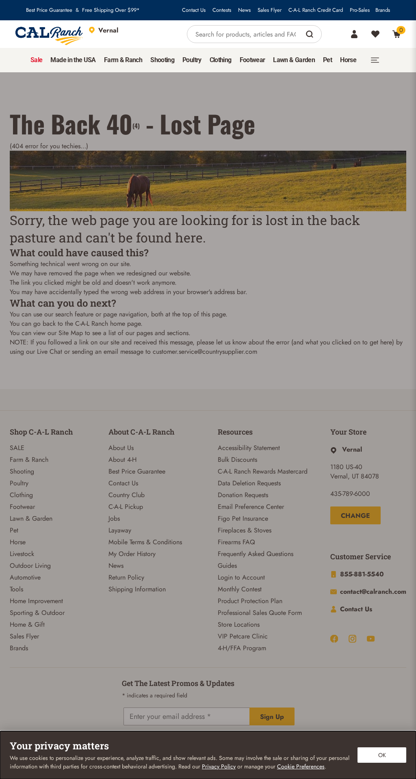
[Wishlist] (375, 34)
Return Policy (126, 577)
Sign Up (272, 716)
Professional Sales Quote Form (260, 612)
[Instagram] (352, 639)
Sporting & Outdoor (37, 612)
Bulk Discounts (237, 459)
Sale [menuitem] (36, 60)
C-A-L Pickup (125, 506)
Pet (14, 530)
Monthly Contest (240, 589)
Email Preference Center (251, 506)
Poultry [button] (192, 60)
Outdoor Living (30, 565)
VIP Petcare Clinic (243, 636)
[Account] (354, 34)
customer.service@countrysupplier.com (205, 351)
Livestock (22, 553)
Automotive (25, 577)
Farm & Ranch (29, 459)
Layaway (119, 530)
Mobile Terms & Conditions (145, 542)
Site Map (70, 333)
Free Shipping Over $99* (111, 10)
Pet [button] (327, 60)
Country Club (126, 495)
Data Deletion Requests (249, 483)
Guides (227, 565)
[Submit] (310, 34)
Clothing (21, 495)
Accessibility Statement (249, 447)
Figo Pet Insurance (243, 518)
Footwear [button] (252, 60)
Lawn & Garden (31, 518)
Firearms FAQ (236, 542)
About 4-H (122, 459)
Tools (16, 589)
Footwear (22, 506)
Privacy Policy (219, 766)
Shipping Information (137, 589)
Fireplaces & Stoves (244, 530)
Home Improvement (36, 601)
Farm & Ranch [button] (123, 60)
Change (355, 515)
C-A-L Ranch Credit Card (315, 10)
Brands (382, 10)
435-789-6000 (350, 493)
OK (382, 755)
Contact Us (194, 10)
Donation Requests (243, 495)
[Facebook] (334, 639)
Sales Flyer (270, 10)
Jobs (114, 518)
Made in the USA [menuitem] (72, 60)
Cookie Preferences (301, 766)
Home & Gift (27, 624)
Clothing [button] (221, 60)
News (244, 10)
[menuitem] (36, 60)
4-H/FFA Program (242, 648)
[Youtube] (371, 639)
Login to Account (241, 577)
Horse (18, 542)
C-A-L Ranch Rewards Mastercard (263, 471)
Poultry (19, 483)
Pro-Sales (360, 10)
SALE (17, 447)
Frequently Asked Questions (255, 553)
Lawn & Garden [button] (294, 60)
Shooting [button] (162, 60)
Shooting (22, 471)
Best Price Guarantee (49, 10)
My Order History (132, 553)
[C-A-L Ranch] (50, 34)
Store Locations (239, 624)
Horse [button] (348, 60)
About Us (121, 447)
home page (125, 323)
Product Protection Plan (250, 601)
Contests (221, 10)
